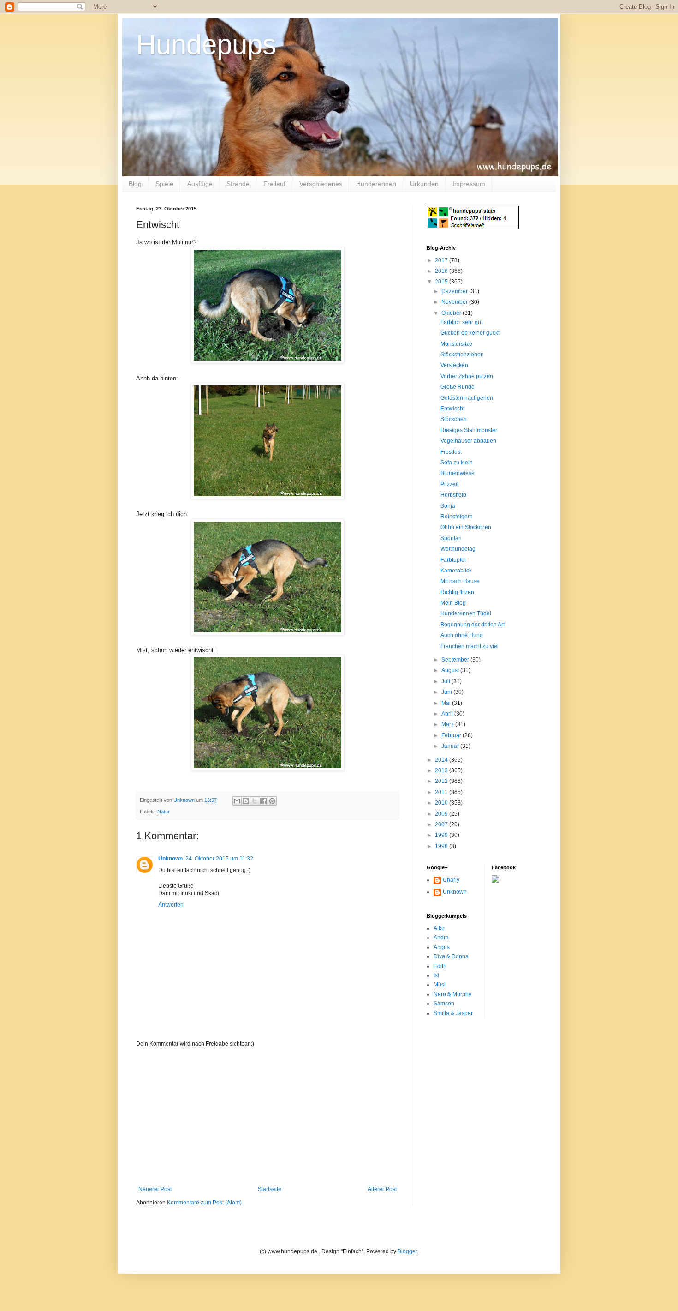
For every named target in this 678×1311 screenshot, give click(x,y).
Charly (451, 880)
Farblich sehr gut (461, 322)
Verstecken (454, 365)
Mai (446, 703)
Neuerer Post (155, 1189)
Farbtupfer (453, 560)
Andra (441, 937)
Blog (135, 183)
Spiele (164, 183)
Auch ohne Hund (461, 635)
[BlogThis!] (245, 801)
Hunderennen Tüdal (465, 613)
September (455, 659)
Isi (436, 975)
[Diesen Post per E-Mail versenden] (237, 801)
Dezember (455, 291)
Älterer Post (382, 1189)
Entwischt (452, 408)
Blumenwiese (457, 473)
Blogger (407, 1251)
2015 (442, 281)
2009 (442, 814)
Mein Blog (453, 603)
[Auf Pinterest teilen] (272, 801)
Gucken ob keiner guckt (470, 333)
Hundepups (206, 44)
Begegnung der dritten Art (472, 624)
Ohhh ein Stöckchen (465, 527)
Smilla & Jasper (453, 1013)
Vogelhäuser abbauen (468, 441)
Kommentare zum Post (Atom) (204, 1202)
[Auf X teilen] (254, 801)
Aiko (439, 928)
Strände (238, 183)
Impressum (468, 183)
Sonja (447, 506)
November (455, 302)
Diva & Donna (451, 956)
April (447, 713)
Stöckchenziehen (462, 354)
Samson (444, 1003)
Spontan (451, 538)
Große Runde (457, 387)
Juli (446, 681)
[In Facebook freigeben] (263, 801)
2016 (442, 271)
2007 (442, 824)
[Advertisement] (267, 1116)
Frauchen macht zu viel (469, 646)
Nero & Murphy (452, 994)
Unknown (170, 858)
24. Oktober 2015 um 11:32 (219, 858)
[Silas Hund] (495, 881)
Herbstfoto (453, 495)
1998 (442, 846)
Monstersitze (456, 344)
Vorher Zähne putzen (466, 376)
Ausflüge (200, 183)
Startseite (269, 1189)
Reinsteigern (456, 516)
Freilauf (274, 183)
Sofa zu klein (456, 462)
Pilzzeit (449, 484)
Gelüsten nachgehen (466, 398)
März (448, 724)
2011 (442, 792)
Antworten (171, 905)
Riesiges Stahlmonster (468, 430)
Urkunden (424, 183)
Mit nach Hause (460, 581)
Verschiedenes (320, 183)
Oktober (452, 313)
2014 (442, 760)
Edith (440, 966)
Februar (452, 735)
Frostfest (451, 452)
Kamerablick (456, 570)
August (450, 670)
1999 (442, 835)
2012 (442, 781)
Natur (163, 811)
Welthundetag (458, 549)
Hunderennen (376, 183)
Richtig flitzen (457, 592)
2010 (442, 803)
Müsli (440, 984)
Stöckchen (453, 419)
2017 (442, 260)
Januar (450, 746)
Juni (447, 692)
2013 (442, 770)
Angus (442, 947)
